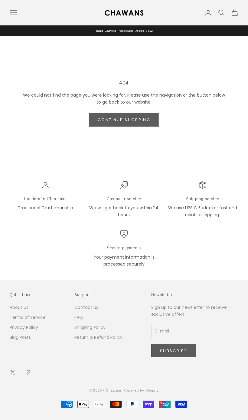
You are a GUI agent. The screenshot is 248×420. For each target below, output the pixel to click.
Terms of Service (28, 317)
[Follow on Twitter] (13, 372)
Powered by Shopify (141, 390)
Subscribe (173, 351)
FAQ (78, 317)
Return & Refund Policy (98, 337)
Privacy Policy (24, 327)
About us (19, 307)
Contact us (86, 307)
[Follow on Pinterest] (28, 372)
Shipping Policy (90, 327)
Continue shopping (124, 120)
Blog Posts (20, 337)
